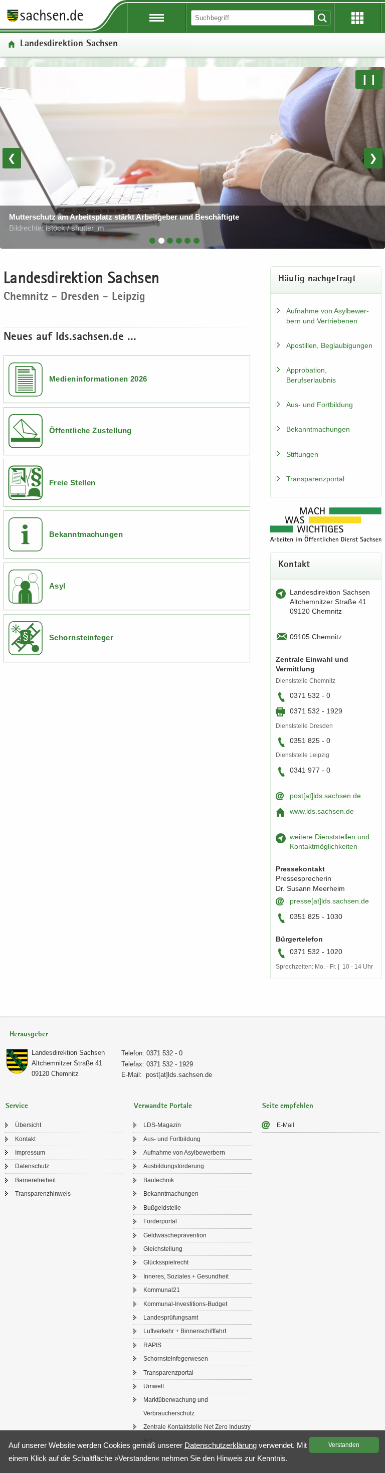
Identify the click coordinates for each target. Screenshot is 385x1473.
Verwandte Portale (163, 1106)
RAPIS (152, 1345)
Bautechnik (158, 1180)
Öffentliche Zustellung (90, 430)
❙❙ (368, 79)
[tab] (152, 241)
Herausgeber (29, 1034)
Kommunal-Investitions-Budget (185, 1304)
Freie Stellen (72, 482)
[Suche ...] (322, 18)
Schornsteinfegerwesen (175, 1358)
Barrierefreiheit (35, 1180)
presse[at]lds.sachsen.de (329, 901)
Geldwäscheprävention (175, 1235)
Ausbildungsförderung (173, 1166)
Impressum (30, 1152)
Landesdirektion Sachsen (68, 1052)
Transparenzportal (315, 479)
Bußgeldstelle (162, 1207)
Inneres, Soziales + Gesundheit (186, 1276)
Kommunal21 (161, 1290)
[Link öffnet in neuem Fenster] (45, 21)
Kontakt (25, 1139)
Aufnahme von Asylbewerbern (184, 1152)
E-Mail (285, 1125)
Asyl (57, 586)
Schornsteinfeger (81, 637)
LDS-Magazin (162, 1125)
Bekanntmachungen (86, 534)
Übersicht (28, 1125)
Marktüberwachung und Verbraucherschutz (175, 1406)
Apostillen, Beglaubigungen (329, 345)
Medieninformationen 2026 (98, 379)
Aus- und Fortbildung (319, 405)
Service (17, 1106)
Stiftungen (302, 454)
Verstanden (343, 1444)
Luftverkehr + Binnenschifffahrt (184, 1331)
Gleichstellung (162, 1248)
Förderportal (160, 1221)
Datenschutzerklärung (220, 1445)
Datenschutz (32, 1166)
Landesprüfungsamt (170, 1317)
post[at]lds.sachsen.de (325, 796)
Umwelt (153, 1386)
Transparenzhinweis (43, 1193)
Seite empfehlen (287, 1106)
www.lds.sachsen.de (322, 811)
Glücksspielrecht (165, 1262)
